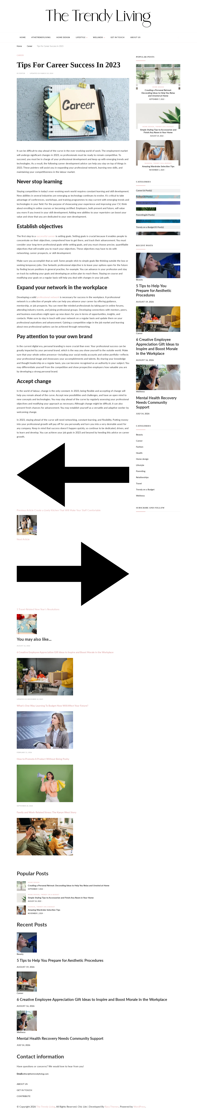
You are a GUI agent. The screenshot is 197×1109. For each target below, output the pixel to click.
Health (139, 453)
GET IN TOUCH (24, 1090)
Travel (139, 483)
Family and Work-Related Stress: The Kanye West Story (46, 812)
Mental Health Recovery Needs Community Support (156, 402)
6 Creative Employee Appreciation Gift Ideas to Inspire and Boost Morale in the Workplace (65, 652)
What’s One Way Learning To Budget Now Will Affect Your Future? (52, 706)
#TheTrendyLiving (41, 37)
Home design (63, 37)
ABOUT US (22, 1084)
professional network (48, 297)
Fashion (148, 163)
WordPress (139, 1107)
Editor (22, 73)
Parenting (140, 471)
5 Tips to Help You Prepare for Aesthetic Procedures (153, 290)
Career (20, 55)
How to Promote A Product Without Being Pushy (43, 759)
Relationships (142, 477)
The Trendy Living (45, 1107)
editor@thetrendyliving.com (35, 1074)
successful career (45, 236)
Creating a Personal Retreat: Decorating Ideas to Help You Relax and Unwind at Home (158, 93)
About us (135, 37)
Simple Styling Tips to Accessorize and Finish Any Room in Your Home (158, 131)
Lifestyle (80, 37)
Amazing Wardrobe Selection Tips (158, 166)
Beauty (139, 280)
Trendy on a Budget (164, 126)
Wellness (98, 37)
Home (23, 37)
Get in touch (117, 37)
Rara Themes (112, 1107)
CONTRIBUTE (23, 1096)
